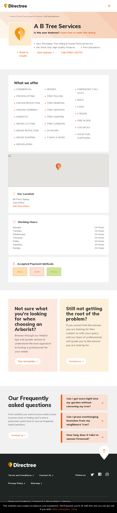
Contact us (75, 361)
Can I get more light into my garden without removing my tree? (82, 402)
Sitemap (35, 483)
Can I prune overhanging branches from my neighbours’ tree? (82, 420)
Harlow (39, 16)
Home (12, 16)
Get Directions (21, 206)
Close (74, 509)
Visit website (44, 52)
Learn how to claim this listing (77, 32)
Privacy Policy (15, 483)
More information (61, 509)
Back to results (23, 54)
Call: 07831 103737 (72, 52)
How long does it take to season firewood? (82, 436)
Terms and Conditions (20, 475)
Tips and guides (27, 361)
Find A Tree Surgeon (25, 16)
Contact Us (45, 475)
